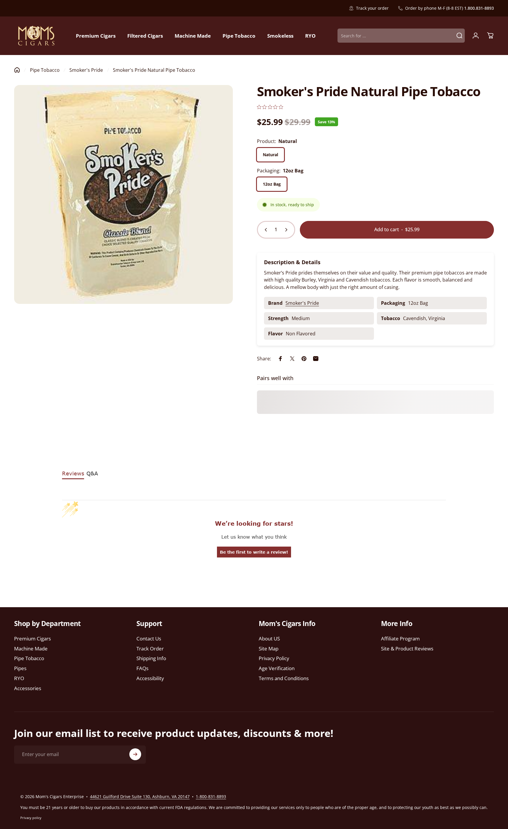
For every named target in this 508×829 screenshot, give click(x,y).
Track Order (150, 648)
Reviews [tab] (73, 473)
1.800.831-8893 (479, 8)
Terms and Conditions (284, 678)
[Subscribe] (135, 754)
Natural (270, 154)
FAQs (142, 668)
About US (269, 638)
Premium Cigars (32, 638)
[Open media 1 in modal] (123, 194)
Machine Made (31, 648)
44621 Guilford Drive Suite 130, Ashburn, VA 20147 (140, 796)
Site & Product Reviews (407, 648)
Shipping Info (151, 658)
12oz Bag (272, 184)
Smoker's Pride (86, 70)
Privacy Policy (274, 658)
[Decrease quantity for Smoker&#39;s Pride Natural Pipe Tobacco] (264, 230)
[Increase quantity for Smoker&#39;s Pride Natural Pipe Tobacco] (287, 230)
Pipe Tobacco (45, 70)
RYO (19, 678)
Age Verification (277, 668)
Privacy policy (30, 817)
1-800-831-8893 (211, 796)
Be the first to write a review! (254, 552)
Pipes (20, 668)
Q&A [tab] (92, 473)
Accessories (27, 688)
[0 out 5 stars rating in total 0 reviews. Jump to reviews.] (270, 107)
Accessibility (150, 678)
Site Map (268, 648)
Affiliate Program (400, 638)
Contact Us (148, 638)
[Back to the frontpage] (17, 70)
